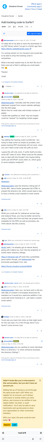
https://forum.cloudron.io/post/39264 (16, 266)
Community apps (34, 6)
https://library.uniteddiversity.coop (15, 49)
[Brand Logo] (4, 6)
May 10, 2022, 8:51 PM (20, 210)
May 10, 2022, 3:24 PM (29, 136)
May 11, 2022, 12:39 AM (21, 287)
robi (5, 178)
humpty (6, 317)
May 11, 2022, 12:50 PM (15, 344)
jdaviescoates (9, 40)
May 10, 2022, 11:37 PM (28, 244)
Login (14, 425)
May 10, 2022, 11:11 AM (27, 40)
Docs (34, 9)
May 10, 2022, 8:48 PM (21, 178)
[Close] (40, 380)
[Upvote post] (38, 86)
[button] (3, 439)
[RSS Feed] (31, 27)
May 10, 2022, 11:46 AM (15, 99)
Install (39, 9)
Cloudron (7, 82)
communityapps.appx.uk (8, 126)
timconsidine (8, 97)
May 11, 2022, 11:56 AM (23, 317)
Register (7, 425)
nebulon (6, 136)
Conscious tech (6, 199)
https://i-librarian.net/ (9, 257)
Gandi (15, 82)
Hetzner (20, 82)
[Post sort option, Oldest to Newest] (4, 33)
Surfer (4, 26)
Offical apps (36, 4)
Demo (27, 9)
